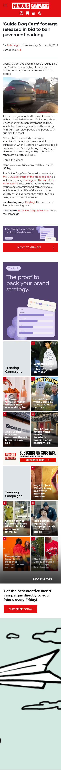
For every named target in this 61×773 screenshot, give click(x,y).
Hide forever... (43, 579)
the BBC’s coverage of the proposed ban (27, 176)
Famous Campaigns (30, 6)
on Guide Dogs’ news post (33, 210)
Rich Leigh (13, 45)
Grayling (30, 202)
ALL (19, 49)
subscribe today (20, 609)
